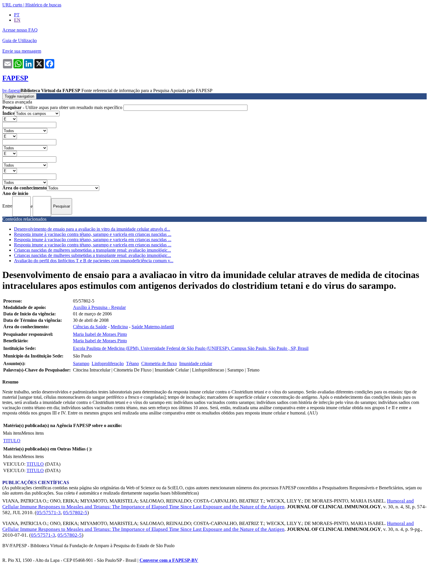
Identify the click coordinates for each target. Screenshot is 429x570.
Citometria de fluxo (159, 363)
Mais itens (12, 433)
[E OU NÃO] (9, 118)
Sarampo (81, 363)
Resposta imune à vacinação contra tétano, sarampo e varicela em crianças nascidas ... (92, 234)
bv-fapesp (11, 90)
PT (17, 14)
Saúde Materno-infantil (153, 326)
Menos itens (33, 433)
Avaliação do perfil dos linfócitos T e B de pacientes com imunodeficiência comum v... (93, 260)
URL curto (12, 4)
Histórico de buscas (43, 4)
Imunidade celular (195, 363)
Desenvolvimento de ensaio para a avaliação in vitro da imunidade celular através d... (92, 229)
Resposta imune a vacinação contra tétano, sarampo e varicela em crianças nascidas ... (92, 244)
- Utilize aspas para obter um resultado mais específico (62, 107)
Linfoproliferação (108, 363)
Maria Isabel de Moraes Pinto (100, 334)
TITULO (11, 440)
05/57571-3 (48, 512)
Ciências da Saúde (90, 326)
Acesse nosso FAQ (20, 29)
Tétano (132, 363)
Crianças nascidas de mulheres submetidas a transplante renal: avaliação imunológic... (92, 250)
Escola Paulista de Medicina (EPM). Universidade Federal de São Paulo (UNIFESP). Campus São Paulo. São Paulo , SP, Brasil (190, 348)
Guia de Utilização (19, 40)
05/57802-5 (75, 512)
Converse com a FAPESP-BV (168, 560)
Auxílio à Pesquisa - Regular (99, 307)
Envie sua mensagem (21, 51)
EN (17, 20)
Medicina (119, 326)
